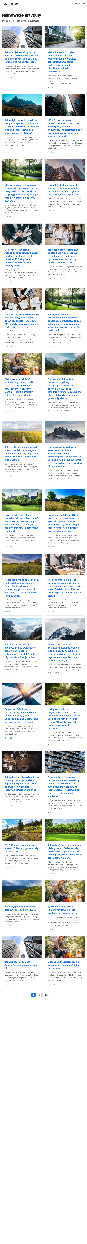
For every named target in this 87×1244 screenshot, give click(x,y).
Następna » (49, 995)
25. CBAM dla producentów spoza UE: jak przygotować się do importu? (21, 848)
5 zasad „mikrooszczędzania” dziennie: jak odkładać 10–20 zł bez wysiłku (64, 965)
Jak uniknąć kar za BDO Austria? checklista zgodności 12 (21, 965)
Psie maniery (10, 3)
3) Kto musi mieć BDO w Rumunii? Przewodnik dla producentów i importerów (62, 909)
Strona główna (79, 4)
